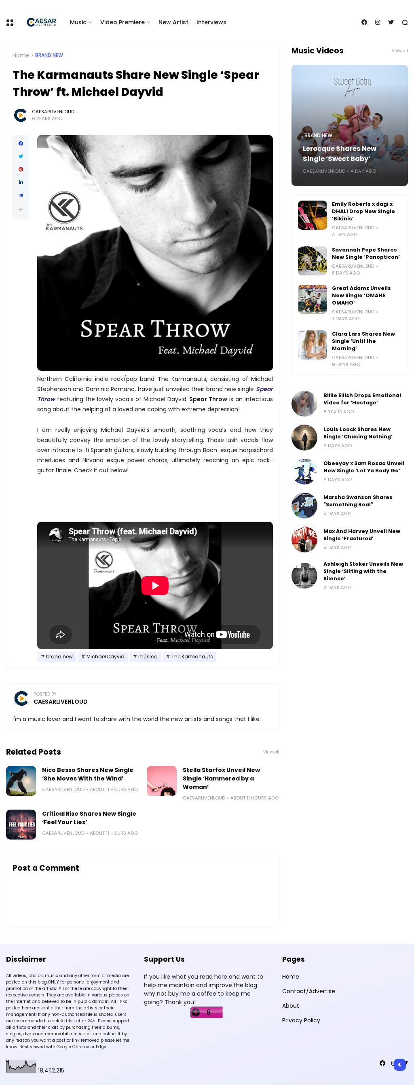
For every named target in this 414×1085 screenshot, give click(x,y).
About (290, 1006)
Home (21, 55)
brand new (49, 55)
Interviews (211, 22)
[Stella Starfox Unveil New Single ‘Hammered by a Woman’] (162, 781)
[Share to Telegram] (21, 195)
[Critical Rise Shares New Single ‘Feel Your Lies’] (21, 825)
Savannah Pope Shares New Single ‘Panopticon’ (366, 253)
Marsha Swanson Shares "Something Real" (358, 501)
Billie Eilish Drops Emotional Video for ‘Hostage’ (362, 399)
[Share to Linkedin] (21, 182)
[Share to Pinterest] (21, 169)
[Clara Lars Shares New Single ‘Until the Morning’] (312, 345)
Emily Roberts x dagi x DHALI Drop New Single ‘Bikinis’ (363, 211)
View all (271, 752)
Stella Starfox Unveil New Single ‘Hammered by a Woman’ (221, 778)
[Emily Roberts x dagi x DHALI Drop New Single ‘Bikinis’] (312, 215)
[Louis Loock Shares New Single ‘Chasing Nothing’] (304, 437)
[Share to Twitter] (21, 156)
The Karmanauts (192, 657)
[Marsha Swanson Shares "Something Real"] (304, 505)
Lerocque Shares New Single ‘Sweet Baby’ (339, 153)
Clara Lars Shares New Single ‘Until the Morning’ (363, 341)
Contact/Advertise (308, 991)
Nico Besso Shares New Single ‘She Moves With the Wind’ (87, 774)
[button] (21, 210)
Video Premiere (122, 22)
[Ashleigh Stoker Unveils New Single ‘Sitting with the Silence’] (304, 576)
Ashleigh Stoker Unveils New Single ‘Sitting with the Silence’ (363, 571)
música (148, 657)
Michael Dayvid (106, 657)
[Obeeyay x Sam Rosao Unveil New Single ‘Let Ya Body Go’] (304, 471)
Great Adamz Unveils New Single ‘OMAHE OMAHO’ (361, 295)
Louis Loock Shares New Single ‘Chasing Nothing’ (358, 433)
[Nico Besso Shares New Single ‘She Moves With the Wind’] (21, 781)
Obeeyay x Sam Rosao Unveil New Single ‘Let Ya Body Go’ (363, 467)
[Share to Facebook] (21, 143)
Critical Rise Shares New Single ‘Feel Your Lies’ (89, 818)
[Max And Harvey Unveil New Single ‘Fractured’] (304, 539)
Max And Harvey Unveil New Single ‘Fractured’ (361, 535)
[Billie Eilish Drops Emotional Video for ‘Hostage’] (304, 404)
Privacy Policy (301, 1020)
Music (78, 22)
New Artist (173, 22)
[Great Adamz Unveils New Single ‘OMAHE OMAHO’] (312, 299)
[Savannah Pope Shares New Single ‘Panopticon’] (312, 260)
